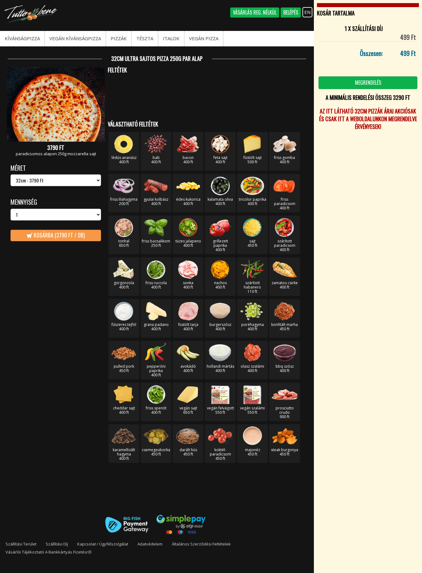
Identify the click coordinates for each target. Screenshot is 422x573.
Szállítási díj (57, 544)
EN (307, 12)
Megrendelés (368, 82)
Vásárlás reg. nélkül (254, 12)
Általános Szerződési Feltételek (201, 544)
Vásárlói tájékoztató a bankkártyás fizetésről (48, 552)
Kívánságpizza (22, 38)
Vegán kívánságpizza (75, 38)
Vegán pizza (203, 38)
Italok (171, 38)
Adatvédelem (149, 544)
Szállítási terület (21, 544)
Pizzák (119, 38)
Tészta (144, 38)
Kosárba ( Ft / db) (58, 235)
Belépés (290, 12)
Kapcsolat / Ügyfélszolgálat (102, 544)
